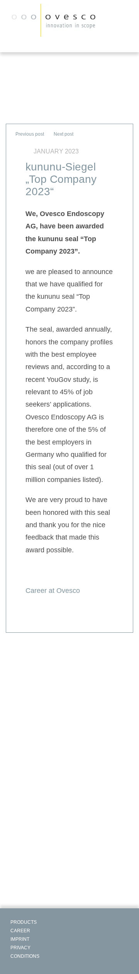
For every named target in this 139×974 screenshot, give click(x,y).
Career (20, 930)
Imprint (19, 939)
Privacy (20, 947)
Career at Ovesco (52, 590)
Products (23, 922)
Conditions (24, 956)
